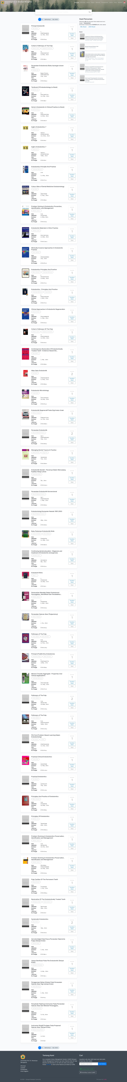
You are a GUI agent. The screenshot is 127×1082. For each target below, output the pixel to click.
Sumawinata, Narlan (37, 474)
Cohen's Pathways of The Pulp (42, 46)
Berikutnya (48, 19)
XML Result (83, 27)
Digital (93, 2)
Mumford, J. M (35, 818)
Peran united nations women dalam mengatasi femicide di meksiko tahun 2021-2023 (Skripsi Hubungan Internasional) (95, 55)
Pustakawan (104, 2)
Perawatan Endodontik (39, 430)
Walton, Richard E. (47, 656)
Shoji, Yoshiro (35, 921)
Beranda (76, 2)
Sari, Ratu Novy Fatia (37, 1008)
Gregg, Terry (44, 452)
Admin (111, 2)
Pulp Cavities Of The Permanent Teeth (44, 879)
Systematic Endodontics (39, 919)
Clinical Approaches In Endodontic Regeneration (48, 309)
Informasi (82, 2)
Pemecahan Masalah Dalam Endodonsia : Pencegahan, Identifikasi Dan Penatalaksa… (46, 593)
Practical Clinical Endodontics (41, 757)
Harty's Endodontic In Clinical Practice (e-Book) (47, 107)
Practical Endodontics (39, 776)
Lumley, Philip (35, 759)
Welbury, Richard (36, 452)
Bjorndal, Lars (35, 89)
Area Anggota (24, 1071)
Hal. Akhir (55, 19)
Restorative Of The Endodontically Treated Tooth (48, 899)
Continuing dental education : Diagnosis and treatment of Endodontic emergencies (46, 552)
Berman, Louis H (36, 48)
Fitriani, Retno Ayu (36, 986)
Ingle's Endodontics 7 (38, 127)
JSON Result (91, 27)
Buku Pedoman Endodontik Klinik (42, 531)
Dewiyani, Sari (35, 70)
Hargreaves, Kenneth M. (47, 48)
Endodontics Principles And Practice (44, 269)
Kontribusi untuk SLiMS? (88, 1072)
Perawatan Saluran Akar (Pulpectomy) (44, 614)
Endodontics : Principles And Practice (44, 289)
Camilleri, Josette (36, 230)
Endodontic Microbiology (40, 390)
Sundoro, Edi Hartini (37, 533)
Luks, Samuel (35, 779)
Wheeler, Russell (36, 882)
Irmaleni (42, 739)
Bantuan (98, 2)
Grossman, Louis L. (36, 555)
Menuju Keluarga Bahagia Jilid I (91, 46)
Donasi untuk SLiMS (87, 1069)
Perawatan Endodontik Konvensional (44, 491)
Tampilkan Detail (72, 34)
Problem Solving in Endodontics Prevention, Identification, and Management (46, 207)
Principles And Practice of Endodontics (45, 796)
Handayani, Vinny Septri (37, 965)
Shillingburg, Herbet (37, 901)
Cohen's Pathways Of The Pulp (42, 329)
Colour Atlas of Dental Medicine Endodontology (47, 186)
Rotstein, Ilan (35, 129)
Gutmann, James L (36, 596)
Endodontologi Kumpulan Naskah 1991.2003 (46, 511)
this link (49, 1064)
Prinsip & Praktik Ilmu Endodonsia (43, 654)
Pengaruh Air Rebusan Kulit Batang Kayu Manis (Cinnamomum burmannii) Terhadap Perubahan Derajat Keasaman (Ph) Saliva (94, 38)
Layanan (23, 1067)
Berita (88, 2)
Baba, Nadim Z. (36, 353)
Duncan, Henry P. (36, 311)
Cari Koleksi (102, 1064)
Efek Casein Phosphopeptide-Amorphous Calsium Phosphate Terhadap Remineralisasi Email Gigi (94, 79)
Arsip (115, 2)
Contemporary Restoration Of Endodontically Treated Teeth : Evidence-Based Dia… (47, 350)
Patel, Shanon (35, 28)
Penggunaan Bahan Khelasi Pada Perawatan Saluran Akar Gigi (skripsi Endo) (46, 983)
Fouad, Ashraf (48, 292)
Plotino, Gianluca (36, 252)
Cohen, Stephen (36, 636)
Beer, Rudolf (35, 189)
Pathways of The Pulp (38, 634)
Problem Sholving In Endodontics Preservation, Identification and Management (47, 837)
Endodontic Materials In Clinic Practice (44, 228)
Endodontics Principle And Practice (43, 167)
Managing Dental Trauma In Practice (43, 450)
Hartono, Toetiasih (36, 616)
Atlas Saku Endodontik (39, 370)
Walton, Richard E (36, 272)
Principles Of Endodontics (40, 816)
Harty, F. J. (35, 575)
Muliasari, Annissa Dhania (38, 1029)
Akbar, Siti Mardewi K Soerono (39, 432)
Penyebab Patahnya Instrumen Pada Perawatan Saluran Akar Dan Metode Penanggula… (48, 1005)
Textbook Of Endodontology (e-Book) (44, 87)
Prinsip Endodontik (38, 26)
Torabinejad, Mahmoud (37, 169)
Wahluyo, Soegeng (36, 412)
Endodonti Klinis (37, 573)
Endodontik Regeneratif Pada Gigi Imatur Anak (47, 410)
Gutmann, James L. (36, 210)
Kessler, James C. (47, 901)
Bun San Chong (36, 109)
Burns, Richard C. (45, 636)
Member (120, 2)
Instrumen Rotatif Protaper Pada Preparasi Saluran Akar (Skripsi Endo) (46, 1026)
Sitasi (72, 38)
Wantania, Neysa (36, 943)
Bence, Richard (47, 533)
